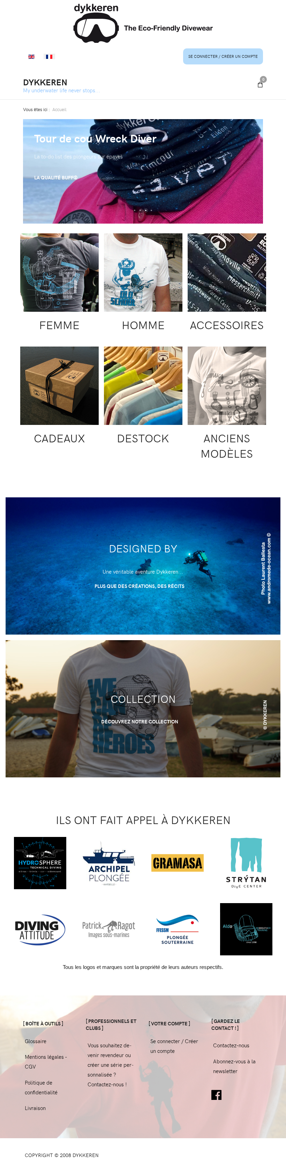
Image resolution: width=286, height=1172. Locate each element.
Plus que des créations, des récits (140, 586)
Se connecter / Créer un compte (223, 56)
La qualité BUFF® (56, 177)
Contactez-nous (231, 1045)
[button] (135, 210)
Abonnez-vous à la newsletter (234, 1066)
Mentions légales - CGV (46, 1061)
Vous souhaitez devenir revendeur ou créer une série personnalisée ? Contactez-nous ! (111, 1065)
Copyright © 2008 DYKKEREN (62, 1155)
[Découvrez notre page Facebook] (216, 1094)
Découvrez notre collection (140, 721)
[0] (260, 84)
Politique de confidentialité (41, 1087)
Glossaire (35, 1041)
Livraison (35, 1107)
